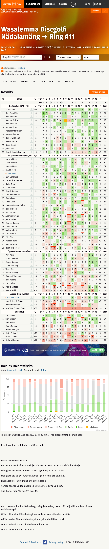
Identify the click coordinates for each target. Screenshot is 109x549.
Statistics (50, 4)
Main (3, 10)
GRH (43, 81)
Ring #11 (62, 36)
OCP (51, 81)
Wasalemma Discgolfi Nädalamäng (34, 33)
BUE (34, 81)
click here (20, 68)
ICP (59, 81)
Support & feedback (30, 542)
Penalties (69, 81)
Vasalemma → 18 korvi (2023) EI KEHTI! (40, 47)
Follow (96, 11)
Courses (63, 4)
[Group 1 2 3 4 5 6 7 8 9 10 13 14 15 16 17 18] (91, 57)
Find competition (14, 10)
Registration (9, 81)
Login (88, 4)
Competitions (33, 4)
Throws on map (98, 92)
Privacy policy (56, 542)
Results (24, 81)
